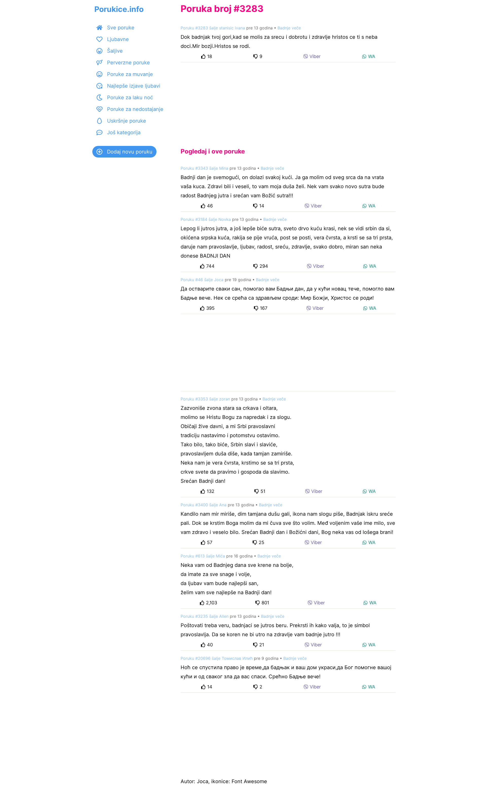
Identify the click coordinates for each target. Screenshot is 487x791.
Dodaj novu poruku (129, 152)
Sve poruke (120, 28)
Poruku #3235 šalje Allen (205, 616)
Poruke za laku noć (130, 97)
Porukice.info (119, 9)
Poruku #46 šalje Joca (202, 279)
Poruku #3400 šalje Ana (204, 504)
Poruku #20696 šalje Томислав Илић (217, 658)
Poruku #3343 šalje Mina (204, 168)
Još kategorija (124, 132)
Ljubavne (118, 39)
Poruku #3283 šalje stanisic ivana (213, 27)
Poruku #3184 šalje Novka (206, 219)
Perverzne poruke (128, 63)
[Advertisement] (288, 100)
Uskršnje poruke (126, 121)
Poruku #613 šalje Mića (203, 555)
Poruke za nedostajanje (135, 109)
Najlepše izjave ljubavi (133, 86)
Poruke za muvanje (130, 74)
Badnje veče (289, 27)
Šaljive (115, 51)
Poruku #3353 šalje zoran (205, 398)
